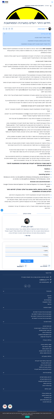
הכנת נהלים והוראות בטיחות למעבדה (42, 369)
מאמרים (47, 5)
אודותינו (49, 298)
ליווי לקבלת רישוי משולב (45, 336)
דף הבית (49, 295)
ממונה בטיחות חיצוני (46, 346)
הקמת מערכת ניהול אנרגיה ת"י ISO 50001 (41, 318)
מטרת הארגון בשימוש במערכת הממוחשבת (39, 41)
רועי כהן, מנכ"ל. (41, 28)
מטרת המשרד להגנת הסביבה (42, 37)
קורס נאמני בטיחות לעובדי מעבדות (43, 361)
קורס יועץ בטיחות (47, 383)
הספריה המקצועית (47, 302)
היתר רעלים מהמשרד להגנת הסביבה (42, 328)
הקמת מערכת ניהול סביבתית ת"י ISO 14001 (41, 316)
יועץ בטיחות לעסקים (46, 395)
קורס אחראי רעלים (47, 332)
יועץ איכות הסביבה (47, 326)
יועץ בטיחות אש (47, 397)
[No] (52, 415)
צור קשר (49, 304)
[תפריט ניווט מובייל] (52, 2)
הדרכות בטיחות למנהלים (45, 377)
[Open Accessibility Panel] (2, 210)
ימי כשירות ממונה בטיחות (45, 353)
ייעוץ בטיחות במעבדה (46, 363)
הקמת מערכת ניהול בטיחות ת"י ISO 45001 (41, 314)
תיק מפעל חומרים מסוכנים (45, 330)
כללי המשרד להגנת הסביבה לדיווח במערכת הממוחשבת (35, 44)
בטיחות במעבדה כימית (46, 365)
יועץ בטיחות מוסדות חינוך (45, 399)
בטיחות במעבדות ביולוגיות (45, 367)
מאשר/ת (27, 416)
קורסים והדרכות (47, 300)
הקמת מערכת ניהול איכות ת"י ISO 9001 (42, 312)
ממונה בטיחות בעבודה (46, 344)
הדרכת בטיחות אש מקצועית (44, 381)
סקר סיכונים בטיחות (46, 348)
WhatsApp (19, 266)
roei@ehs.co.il (43, 279)
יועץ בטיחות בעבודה (46, 393)
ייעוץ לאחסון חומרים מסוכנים (45, 334)
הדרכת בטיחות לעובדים (45, 379)
